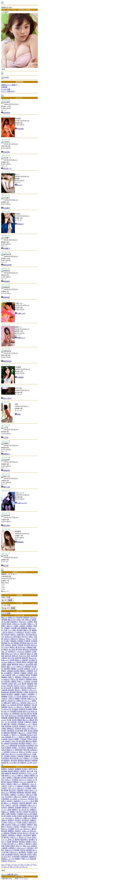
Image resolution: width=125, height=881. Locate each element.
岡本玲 (28, 675)
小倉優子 (30, 622)
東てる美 (30, 771)
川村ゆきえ (16, 624)
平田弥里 (23, 739)
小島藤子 (23, 694)
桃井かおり (14, 852)
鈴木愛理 (13, 711)
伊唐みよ (22, 664)
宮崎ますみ (9, 850)
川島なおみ (29, 794)
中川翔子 (7, 641)
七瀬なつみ (21, 313)
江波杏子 (4, 786)
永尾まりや (31, 726)
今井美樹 (23, 777)
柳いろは (10, 762)
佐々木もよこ (26, 701)
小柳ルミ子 (31, 805)
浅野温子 (16, 771)
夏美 (25, 730)
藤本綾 (17, 839)
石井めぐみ (31, 780)
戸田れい (29, 639)
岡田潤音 (20, 790)
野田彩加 (23, 643)
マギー (34, 743)
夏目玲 (34, 829)
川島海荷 (4, 683)
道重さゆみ (5, 754)
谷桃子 (31, 636)
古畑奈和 (7, 743)
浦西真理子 (25, 784)
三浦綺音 (4, 848)
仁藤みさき (21, 733)
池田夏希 (4, 619)
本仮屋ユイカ (27, 758)
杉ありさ (7, 711)
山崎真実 (28, 651)
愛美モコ (8, 775)
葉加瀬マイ (7, 735)
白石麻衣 (7, 208)
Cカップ (17, 864)
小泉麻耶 (29, 626)
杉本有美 (7, 634)
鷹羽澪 (17, 718)
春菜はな (22, 737)
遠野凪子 (30, 824)
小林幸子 (8, 805)
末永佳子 (28, 632)
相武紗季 (25, 658)
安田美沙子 (12, 651)
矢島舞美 (34, 760)
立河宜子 (25, 822)
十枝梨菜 (13, 724)
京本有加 (4, 690)
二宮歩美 (29, 733)
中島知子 (20, 224)
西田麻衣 (20, 542)
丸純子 (34, 844)
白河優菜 (15, 709)
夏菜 (21, 730)
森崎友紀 (28, 760)
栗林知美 (29, 803)
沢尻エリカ (31, 703)
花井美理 (7, 112)
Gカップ (6, 867)
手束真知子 (28, 722)
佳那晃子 (25, 797)
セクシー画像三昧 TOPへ (9, 874)
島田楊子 (13, 814)
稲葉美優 (30, 782)
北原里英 (30, 686)
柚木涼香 (23, 854)
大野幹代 (33, 786)
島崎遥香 (4, 707)
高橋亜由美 (29, 718)
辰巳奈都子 (17, 636)
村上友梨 (12, 649)
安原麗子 (30, 852)
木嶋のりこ (21, 337)
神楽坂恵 (7, 281)
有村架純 (30, 662)
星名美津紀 (14, 743)
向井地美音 (5, 758)
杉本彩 (14, 816)
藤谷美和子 (24, 839)
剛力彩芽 (10, 694)
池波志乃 (10, 782)
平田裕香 (20, 645)
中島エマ (33, 728)
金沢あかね (32, 797)
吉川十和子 (7, 398)
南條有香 (7, 297)
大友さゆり (22, 622)
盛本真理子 (22, 852)
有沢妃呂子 (22, 773)
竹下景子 (4, 822)
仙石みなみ (12, 715)
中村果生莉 (10, 730)
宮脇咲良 (27, 756)
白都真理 (20, 814)
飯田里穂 (15, 664)
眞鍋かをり (10, 750)
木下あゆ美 (7, 688)
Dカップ (23, 864)
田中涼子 (25, 636)
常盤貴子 (23, 824)
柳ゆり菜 (7, 487)
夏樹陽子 (11, 831)
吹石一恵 (15, 741)
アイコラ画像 (5, 613)
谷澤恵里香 (33, 649)
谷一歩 (7, 722)
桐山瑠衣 (11, 690)
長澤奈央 (18, 728)
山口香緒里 (9, 854)
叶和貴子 (7, 794)
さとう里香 (12, 630)
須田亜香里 (16, 713)
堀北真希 (22, 743)
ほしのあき (5, 647)
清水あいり (12, 707)
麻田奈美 (8, 773)
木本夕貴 (23, 688)
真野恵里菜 (7, 361)
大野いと (15, 675)
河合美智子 (9, 797)
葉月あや (30, 735)
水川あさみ (14, 752)
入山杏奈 (20, 668)
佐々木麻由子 (31, 809)
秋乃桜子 (25, 769)
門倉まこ (20, 681)
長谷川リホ (22, 837)
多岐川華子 (21, 634)
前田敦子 (29, 743)
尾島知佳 (18, 677)
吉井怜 (29, 854)
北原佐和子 (17, 801)
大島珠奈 (16, 673)
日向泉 (10, 739)
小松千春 (15, 805)
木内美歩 (31, 799)
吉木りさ (16, 654)
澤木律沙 (23, 703)
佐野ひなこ (16, 703)
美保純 (7, 846)
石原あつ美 (20, 619)
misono (34, 752)
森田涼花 (26, 649)
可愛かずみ (17, 797)
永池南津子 (22, 726)
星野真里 (15, 841)
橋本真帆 (23, 735)
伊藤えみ (28, 619)
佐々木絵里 (9, 701)
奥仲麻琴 (34, 675)
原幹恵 (14, 645)
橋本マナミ (16, 735)
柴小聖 (34, 705)
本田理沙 (22, 841)
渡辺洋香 (33, 858)
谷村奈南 (13, 722)
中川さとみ (19, 829)
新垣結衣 (26, 617)
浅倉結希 (7, 470)
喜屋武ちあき (31, 688)
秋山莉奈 (19, 617)
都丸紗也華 (7, 265)
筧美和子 (22, 679)
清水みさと (20, 707)
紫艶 (8, 814)
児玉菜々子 (7, 168)
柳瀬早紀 (23, 762)
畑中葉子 (7, 837)
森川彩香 (14, 760)
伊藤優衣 (13, 668)
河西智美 (29, 679)
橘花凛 (31, 720)
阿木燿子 (11, 769)
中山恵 (17, 730)
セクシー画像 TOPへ (8, 91)
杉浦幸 (19, 816)
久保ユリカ (32, 690)
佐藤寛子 (15, 809)
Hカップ (13, 867)
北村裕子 (10, 801)
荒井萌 (18, 662)
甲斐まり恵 (14, 679)
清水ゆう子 (12, 632)
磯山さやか (12, 619)
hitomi (29, 837)
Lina (12, 858)
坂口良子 (19, 812)
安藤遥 (9, 664)
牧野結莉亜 (13, 745)
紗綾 (18, 628)
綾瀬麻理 (18, 769)
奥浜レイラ (33, 790)
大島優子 (30, 673)
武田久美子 (32, 822)
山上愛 (29, 762)
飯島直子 (16, 782)
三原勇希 (7, 756)
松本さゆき (22, 647)
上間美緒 (10, 671)
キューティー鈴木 (28, 801)
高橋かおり (19, 818)
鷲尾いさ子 (25, 858)
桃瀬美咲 (7, 760)
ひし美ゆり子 (9, 839)
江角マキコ (12, 786)
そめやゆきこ (9, 818)
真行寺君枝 (7, 816)
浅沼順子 (23, 771)
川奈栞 (10, 683)
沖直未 (26, 790)
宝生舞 (9, 841)
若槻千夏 (18, 658)
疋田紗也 (34, 737)
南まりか (13, 754)
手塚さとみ (16, 824)
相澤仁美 (15, 656)
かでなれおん (22, 799)
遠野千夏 (7, 724)
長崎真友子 (10, 728)
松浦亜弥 (8, 747)
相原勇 (10, 771)
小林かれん (32, 696)
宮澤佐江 (13, 756)
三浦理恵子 (12, 848)
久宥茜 (25, 692)
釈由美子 (28, 707)
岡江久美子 (12, 790)
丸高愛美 (7, 752)
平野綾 (29, 739)
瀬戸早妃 (23, 713)
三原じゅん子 (21, 503)
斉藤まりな (31, 698)
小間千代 (11, 698)
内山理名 (16, 671)
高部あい (13, 634)
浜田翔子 (8, 645)
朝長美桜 (8, 726)
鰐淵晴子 (18, 858)
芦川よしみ (31, 773)
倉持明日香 (5, 692)
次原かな (7, 639)
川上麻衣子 (21, 794)
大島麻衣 (23, 673)
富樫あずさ (14, 639)
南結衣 (6, 649)
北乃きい (23, 686)
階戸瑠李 (20, 705)
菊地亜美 (30, 683)
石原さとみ (20, 666)
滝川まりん (12, 861)
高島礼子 (4, 820)
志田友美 (13, 705)
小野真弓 (4, 658)
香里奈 (9, 624)
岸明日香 (10, 686)
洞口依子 (10, 826)
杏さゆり (33, 617)
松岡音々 (15, 747)
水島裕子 (34, 846)
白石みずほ (7, 709)
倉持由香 (13, 692)
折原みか (7, 679)
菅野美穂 (13, 792)
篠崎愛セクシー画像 (8, 85)
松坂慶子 (29, 841)
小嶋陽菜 (16, 694)
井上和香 (7, 622)
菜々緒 (10, 643)
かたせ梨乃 (13, 799)
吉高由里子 (32, 856)
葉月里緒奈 (27, 835)
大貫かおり (20, 788)
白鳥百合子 (20, 632)
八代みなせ (20, 651)
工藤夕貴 (22, 803)
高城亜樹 (11, 718)
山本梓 (34, 651)
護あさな (30, 654)
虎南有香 (25, 696)
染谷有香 (7, 525)
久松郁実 (4, 739)
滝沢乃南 (29, 634)
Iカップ (18, 867)
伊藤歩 (26, 775)
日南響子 (7, 248)
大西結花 (19, 786)
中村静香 (27, 641)
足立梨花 (32, 660)
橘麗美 (19, 720)
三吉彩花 (34, 756)
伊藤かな (20, 775)
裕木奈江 (16, 854)
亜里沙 (24, 662)
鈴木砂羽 (31, 816)
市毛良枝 (30, 777)
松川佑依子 (22, 747)
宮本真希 (16, 850)
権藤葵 (17, 698)
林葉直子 (19, 835)
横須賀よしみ (5, 858)
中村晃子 (16, 826)
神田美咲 (28, 792)
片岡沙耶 (7, 681)
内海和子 (10, 784)
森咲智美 (21, 760)
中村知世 (34, 641)
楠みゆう (18, 690)
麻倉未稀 (15, 773)
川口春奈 (34, 681)
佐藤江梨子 (7, 703)
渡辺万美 (23, 654)
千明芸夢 (20, 722)
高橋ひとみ (27, 818)
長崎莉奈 (13, 641)
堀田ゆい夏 (13, 647)
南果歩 (12, 846)
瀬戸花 (29, 713)
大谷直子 (4, 788)
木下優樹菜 (16, 688)
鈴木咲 (19, 711)
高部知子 (11, 820)
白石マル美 (28, 814)
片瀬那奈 (13, 681)
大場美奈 (22, 675)
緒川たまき (5, 792)
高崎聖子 (7, 454)
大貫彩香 (8, 675)
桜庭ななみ (32, 628)
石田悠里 (15, 780)
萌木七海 (13, 758)
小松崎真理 (22, 805)
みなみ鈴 (19, 754)
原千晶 (19, 833)
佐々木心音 (22, 809)
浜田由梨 (8, 737)
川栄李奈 (7, 152)
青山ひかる (32, 658)
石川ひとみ (22, 780)
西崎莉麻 (13, 733)
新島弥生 (7, 833)
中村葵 (3, 730)
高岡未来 (27, 715)
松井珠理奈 (30, 745)
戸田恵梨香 (21, 724)
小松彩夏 (13, 628)
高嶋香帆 (4, 718)
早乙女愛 (32, 812)
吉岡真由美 (24, 856)
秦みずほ (30, 643)
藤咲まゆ (29, 741)
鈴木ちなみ (26, 711)
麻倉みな (18, 660)
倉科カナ (10, 626)
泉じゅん (23, 782)
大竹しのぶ (12, 788)
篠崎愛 (34, 630)
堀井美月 (8, 656)
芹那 (6, 715)
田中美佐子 (25, 820)
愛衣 (28, 656)
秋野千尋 (32, 769)
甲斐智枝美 (5, 799)
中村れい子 (31, 826)
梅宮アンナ (17, 784)
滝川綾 (9, 720)
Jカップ (24, 867)
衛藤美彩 (30, 671)
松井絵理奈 (22, 745)
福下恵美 (27, 645)
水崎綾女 (29, 647)
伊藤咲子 (32, 775)
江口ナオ (33, 784)
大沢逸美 (26, 786)
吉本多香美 (16, 856)
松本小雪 (7, 844)
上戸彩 (6, 437)
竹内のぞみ (22, 656)
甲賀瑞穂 (18, 807)
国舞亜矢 (11, 807)
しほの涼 (4, 632)
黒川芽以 (32, 692)
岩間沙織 (16, 777)
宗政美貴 (29, 850)
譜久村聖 (22, 741)
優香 (2, 654)
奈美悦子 (18, 831)
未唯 (18, 414)
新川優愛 (29, 709)
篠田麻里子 (27, 705)
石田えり (8, 780)
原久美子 (32, 833)
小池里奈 (22, 626)
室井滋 (22, 850)
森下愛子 (7, 852)
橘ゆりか (26, 720)
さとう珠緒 (7, 809)
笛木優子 (32, 839)
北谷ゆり (16, 686)
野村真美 (13, 833)
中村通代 (20, 128)
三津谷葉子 (30, 848)
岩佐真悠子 (14, 622)
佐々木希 (4, 630)
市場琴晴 (7, 668)
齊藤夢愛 (24, 628)
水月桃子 (29, 752)
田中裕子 (18, 820)
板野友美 (28, 666)
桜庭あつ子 (5, 812)
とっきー (29, 724)
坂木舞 (25, 812)
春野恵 (28, 737)
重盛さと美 (27, 630)
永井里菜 (15, 726)
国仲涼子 (25, 690)
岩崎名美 (27, 668)
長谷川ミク (14, 837)
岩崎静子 (10, 777)
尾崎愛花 (4, 677)
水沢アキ (19, 846)
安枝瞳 (3, 762)
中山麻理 (11, 829)
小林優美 (20, 377)
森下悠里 (19, 649)
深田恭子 (8, 741)
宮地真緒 (20, 756)
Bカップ (10, 864)
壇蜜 (2, 824)
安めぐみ (4, 651)
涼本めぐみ (7, 713)
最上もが (19, 758)
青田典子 (4, 769)
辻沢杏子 (8, 824)
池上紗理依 (29, 664)
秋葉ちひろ (5, 660)
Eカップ (29, 864)
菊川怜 (24, 683)
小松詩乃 (4, 698)
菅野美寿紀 (20, 792)
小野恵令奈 (25, 677)
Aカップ (4, 864)
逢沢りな (4, 617)
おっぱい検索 (5, 89)
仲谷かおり (27, 829)
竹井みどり (12, 822)
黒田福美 (15, 803)
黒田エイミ (7, 803)
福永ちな (34, 645)
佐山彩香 (19, 630)
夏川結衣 (4, 831)
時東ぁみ (22, 639)
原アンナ (15, 737)
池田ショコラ (11, 666)
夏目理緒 (4, 643)
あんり (19, 185)
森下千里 (11, 658)
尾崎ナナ (11, 677)
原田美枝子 (12, 835)
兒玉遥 (6, 565)
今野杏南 (23, 698)
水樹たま (22, 752)
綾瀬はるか (12, 662)
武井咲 (14, 720)
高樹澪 (34, 818)
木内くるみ (17, 683)
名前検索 (4, 87)
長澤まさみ (25, 728)
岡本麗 (6, 790)
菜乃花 (30, 730)
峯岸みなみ (27, 754)
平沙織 (18, 822)
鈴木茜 (25, 816)
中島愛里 (20, 641)
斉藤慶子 (13, 812)
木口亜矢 (23, 624)
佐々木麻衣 (17, 701)
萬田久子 (22, 844)
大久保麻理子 (8, 673)
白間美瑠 (22, 709)
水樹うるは (26, 846)
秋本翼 (12, 660)
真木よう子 (5, 745)
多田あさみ (9, 636)
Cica (8, 705)
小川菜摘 (28, 788)
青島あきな (12, 617)
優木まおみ (9, 654)
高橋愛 (22, 718)
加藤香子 (13, 794)
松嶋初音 (30, 747)
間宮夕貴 (26, 750)
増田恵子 (29, 844)
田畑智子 (33, 820)
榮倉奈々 (23, 671)
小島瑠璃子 (31, 694)
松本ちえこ (14, 844)
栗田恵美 (19, 692)
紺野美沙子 (25, 807)
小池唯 (15, 626)
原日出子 (26, 833)
